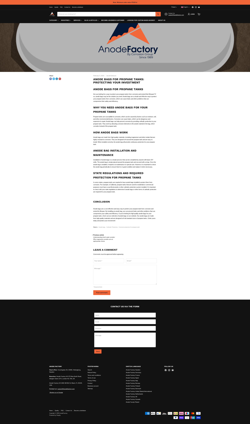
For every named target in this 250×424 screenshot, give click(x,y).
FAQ (61, 7)
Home (51, 7)
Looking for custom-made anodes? (141, 20)
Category (53, 20)
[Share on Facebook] (50, 79)
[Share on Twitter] (54, 79)
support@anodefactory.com (176, 15)
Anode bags (102, 227)
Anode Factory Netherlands (134, 394)
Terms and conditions (94, 375)
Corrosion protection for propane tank (129, 227)
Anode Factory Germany (133, 372)
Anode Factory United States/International (139, 391)
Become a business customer (112, 20)
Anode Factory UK (131, 396)
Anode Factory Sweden (133, 370)
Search (90, 370)
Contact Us (67, 7)
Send (98, 351)
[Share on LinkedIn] (57, 79)
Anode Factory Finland (133, 386)
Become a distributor (77, 7)
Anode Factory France (133, 375)
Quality (56, 7)
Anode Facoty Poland (132, 402)
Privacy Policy (92, 380)
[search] (158, 14)
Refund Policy (92, 372)
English (186, 7)
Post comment (102, 293)
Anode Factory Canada (133, 399)
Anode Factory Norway (133, 383)
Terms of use (92, 378)
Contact (90, 383)
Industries (65, 20)
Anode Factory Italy (132, 380)
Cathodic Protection (112, 227)
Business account (93, 386)
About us (161, 20)
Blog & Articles (91, 20)
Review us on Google (56, 392)
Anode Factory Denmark (133, 388)
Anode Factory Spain (132, 378)
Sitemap (90, 388)
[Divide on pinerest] (60, 79)
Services (77, 20)
